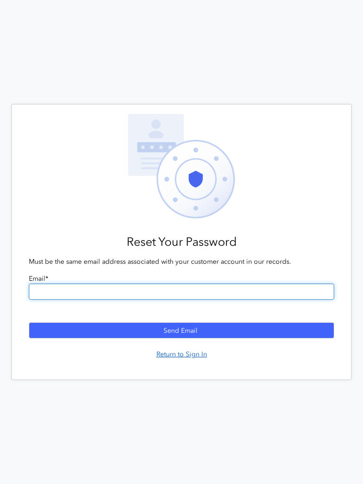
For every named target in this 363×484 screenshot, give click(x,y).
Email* (38, 279)
